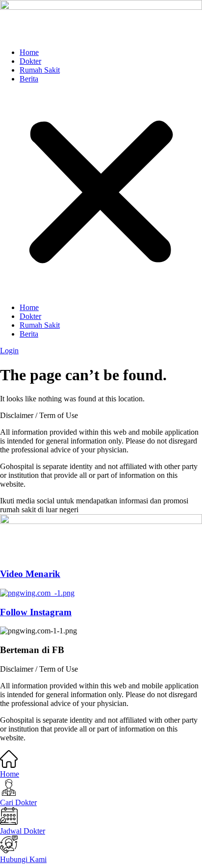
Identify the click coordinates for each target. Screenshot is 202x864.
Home (29, 52)
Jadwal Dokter (22, 831)
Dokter (30, 61)
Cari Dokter (18, 802)
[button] (101, 193)
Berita (29, 79)
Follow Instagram (36, 612)
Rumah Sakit (40, 70)
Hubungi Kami (23, 859)
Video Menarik (30, 574)
